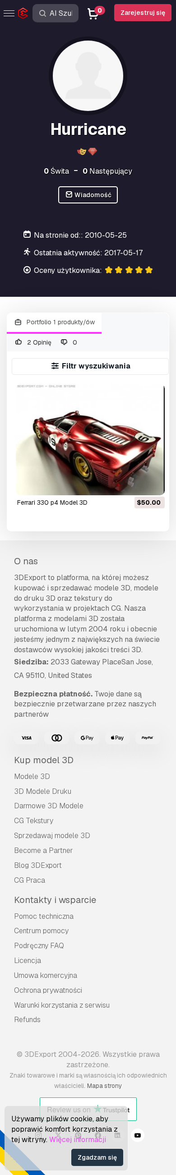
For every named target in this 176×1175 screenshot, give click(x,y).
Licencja (27, 960)
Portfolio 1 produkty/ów (60, 322)
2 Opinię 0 (51, 342)
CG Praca (29, 880)
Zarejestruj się (142, 13)
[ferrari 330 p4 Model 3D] (90, 439)
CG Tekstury (33, 820)
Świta (56, 171)
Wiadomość (92, 195)
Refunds (27, 1019)
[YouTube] (138, 1137)
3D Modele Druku (42, 791)
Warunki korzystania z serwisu (62, 1005)
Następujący (107, 171)
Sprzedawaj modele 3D (52, 835)
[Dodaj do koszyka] (133, 482)
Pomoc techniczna (44, 916)
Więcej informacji (77, 1139)
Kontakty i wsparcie (55, 900)
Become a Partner (43, 850)
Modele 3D (32, 776)
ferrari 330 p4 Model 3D (52, 502)
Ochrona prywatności (48, 990)
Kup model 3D (44, 760)
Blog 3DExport (38, 865)
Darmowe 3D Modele (48, 806)
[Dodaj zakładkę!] (152, 482)
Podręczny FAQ (39, 945)
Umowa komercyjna (45, 975)
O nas (26, 561)
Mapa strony (104, 1086)
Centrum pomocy (41, 930)
